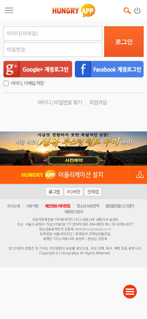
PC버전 (73, 191)
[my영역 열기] (9, 9)
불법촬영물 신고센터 (119, 206)
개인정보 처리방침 (57, 206)
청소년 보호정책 (88, 206)
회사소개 (13, 206)
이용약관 (32, 206)
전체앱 (92, 191)
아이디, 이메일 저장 (27, 83)
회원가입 (98, 102)
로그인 (124, 41)
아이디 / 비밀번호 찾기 (60, 102)
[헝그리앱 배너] (73, 148)
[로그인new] (137, 9)
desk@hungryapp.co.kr (93, 229)
